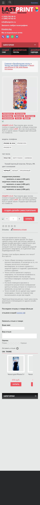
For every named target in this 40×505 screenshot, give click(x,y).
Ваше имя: (6, 325)
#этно (18, 118)
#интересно (8, 114)
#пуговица (20, 114)
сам (5, 51)
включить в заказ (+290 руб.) (18, 189)
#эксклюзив (8, 118)
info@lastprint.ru (9, 22)
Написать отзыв (20, 229)
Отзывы (5, 229)
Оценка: (5, 340)
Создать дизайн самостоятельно (20, 210)
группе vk (21, 313)
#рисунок (19, 116)
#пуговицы (7, 116)
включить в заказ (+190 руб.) (18, 179)
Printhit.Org (6, 29)
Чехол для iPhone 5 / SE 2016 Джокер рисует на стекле (16, 374)
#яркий (26, 118)
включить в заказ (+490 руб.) (18, 184)
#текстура (30, 116)
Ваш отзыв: (7, 332)
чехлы (20, 51)
